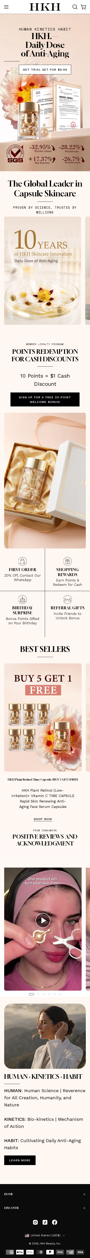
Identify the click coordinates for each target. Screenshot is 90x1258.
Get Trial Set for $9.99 (45, 69)
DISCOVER (11, 1208)
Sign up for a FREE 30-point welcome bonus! (45, 400)
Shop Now (43, 819)
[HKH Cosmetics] (45, 7)
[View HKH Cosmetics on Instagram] (35, 1222)
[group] (45, 922)
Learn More (20, 1160)
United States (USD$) (45, 1235)
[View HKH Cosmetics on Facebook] (54, 1222)
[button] (74, 7)
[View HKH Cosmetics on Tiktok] (45, 1222)
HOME (8, 1194)
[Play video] (42, 922)
